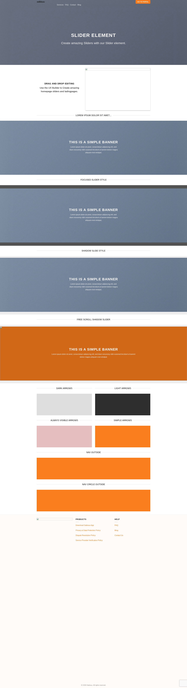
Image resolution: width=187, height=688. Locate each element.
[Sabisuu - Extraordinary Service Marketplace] (45, 1)
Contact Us (119, 535)
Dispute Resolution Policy (86, 535)
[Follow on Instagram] (130, 2)
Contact (73, 5)
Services (60, 5)
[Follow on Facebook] (127, 2)
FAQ (67, 5)
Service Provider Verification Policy (89, 540)
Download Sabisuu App (85, 525)
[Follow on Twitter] (132, 2)
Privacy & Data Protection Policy (88, 530)
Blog (79, 5)
